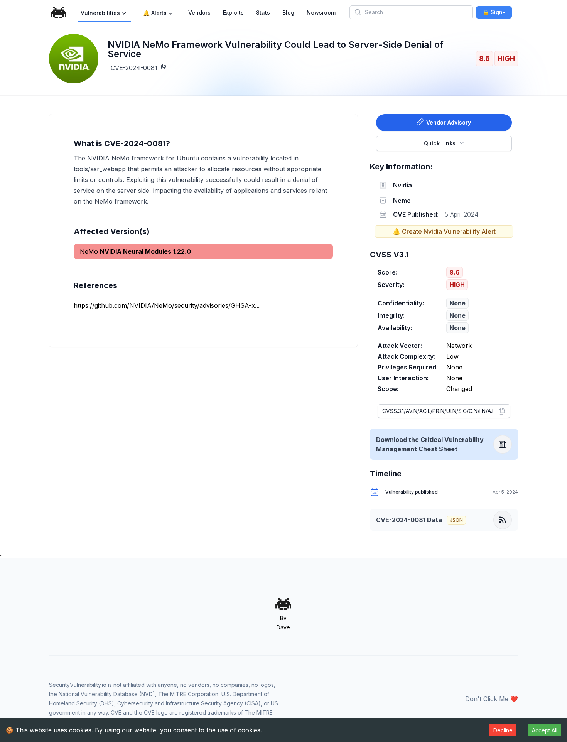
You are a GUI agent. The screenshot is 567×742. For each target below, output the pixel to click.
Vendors (199, 12)
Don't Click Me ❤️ (491, 699)
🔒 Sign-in (494, 14)
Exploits (233, 12)
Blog (288, 12)
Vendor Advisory (448, 122)
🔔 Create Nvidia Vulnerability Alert (444, 231)
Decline (503, 730)
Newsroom (321, 12)
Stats (263, 12)
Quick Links (440, 143)
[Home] (58, 12)
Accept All (544, 730)
